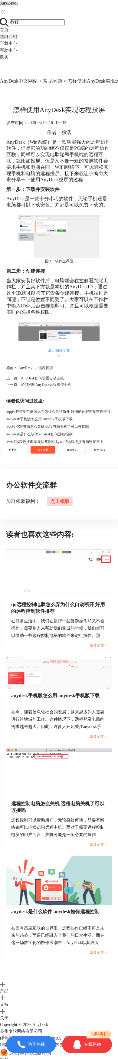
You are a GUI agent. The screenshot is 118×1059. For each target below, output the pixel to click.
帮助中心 (8, 50)
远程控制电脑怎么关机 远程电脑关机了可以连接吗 (47, 427)
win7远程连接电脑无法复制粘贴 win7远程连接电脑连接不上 (54, 442)
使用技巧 (99, 449)
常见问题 (52, 81)
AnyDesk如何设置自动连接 (42, 378)
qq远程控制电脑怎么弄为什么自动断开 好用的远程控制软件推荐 (58, 411)
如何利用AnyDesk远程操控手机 (46, 384)
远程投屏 (45, 368)
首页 (4, 30)
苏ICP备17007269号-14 (30, 1053)
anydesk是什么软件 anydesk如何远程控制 (39, 434)
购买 (4, 57)
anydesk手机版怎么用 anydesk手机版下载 (39, 419)
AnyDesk (8, 3)
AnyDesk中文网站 (19, 81)
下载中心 (8, 43)
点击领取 (60, 501)
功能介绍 (8, 36)
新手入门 (13, 449)
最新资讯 (72, 449)
